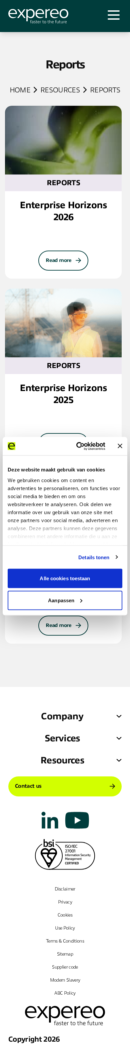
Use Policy (65, 928)
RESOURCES (60, 90)
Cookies (65, 915)
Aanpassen (61, 600)
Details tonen (93, 557)
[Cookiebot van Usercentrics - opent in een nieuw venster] (78, 446)
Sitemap (65, 954)
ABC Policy (64, 993)
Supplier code (65, 967)
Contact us (28, 786)
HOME (20, 90)
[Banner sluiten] (120, 446)
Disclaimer (65, 889)
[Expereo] (38, 16)
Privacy (65, 902)
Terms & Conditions (65, 941)
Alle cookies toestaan (65, 578)
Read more (58, 260)
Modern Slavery (65, 980)
